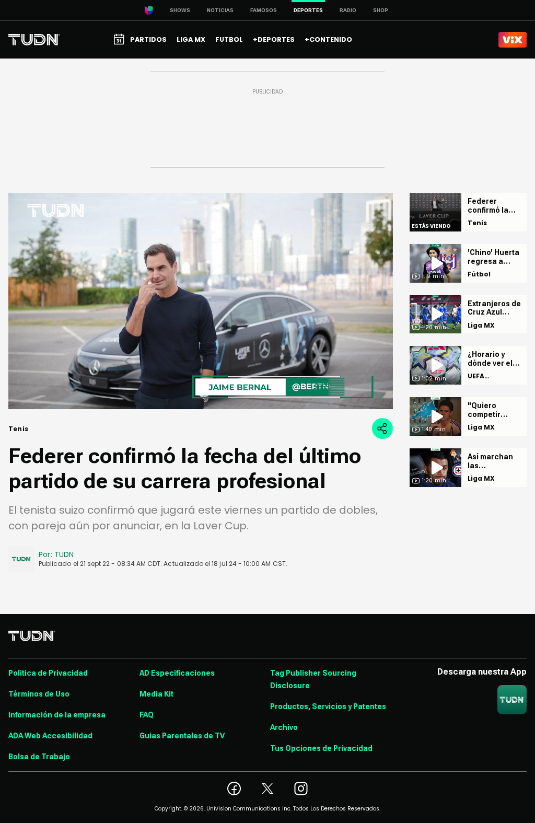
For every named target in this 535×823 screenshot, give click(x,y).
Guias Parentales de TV (182, 736)
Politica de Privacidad (48, 673)
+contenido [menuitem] (328, 39)
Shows (180, 10)
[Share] (382, 428)
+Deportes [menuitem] (274, 39)
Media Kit (156, 694)
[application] (200, 301)
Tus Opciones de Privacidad (321, 748)
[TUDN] (34, 40)
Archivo (284, 727)
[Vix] (512, 40)
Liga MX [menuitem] (191, 39)
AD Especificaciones (177, 673)
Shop (380, 10)
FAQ (146, 715)
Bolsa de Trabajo (39, 756)
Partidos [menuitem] (148, 39)
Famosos (263, 10)
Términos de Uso (38, 694)
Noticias (220, 10)
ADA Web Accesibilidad (50, 736)
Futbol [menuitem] (229, 39)
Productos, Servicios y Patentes (328, 706)
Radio (348, 10)
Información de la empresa (57, 715)
